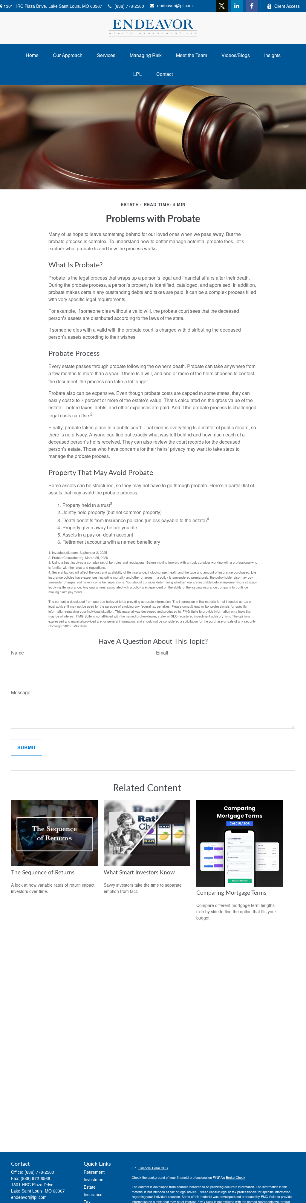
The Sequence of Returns (42, 873)
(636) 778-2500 (129, 6)
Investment (94, 1179)
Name (17, 652)
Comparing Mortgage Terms (231, 893)
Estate (90, 1187)
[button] (32, 55)
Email (162, 652)
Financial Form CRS (153, 1167)
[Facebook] (252, 6)
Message (20, 692)
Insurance (93, 1194)
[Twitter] (222, 6)
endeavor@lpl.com (175, 5)
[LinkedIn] (237, 6)
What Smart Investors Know (139, 873)
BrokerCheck (235, 1177)
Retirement (94, 1172)
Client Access (287, 6)
